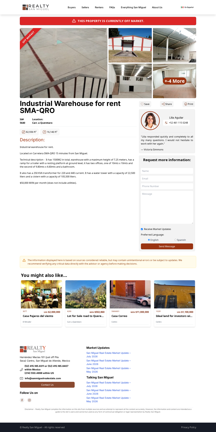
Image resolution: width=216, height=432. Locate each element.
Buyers (72, 7)
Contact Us (47, 384)
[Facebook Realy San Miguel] (22, 400)
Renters (99, 7)
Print (190, 104)
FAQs (112, 7)
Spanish (181, 240)
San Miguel (133, 7)
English (154, 240)
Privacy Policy (188, 427)
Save (146, 104)
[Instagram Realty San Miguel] (29, 400)
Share (168, 104)
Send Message (167, 246)
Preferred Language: (152, 234)
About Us (157, 7)
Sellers (85, 7)
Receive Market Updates (157, 229)
